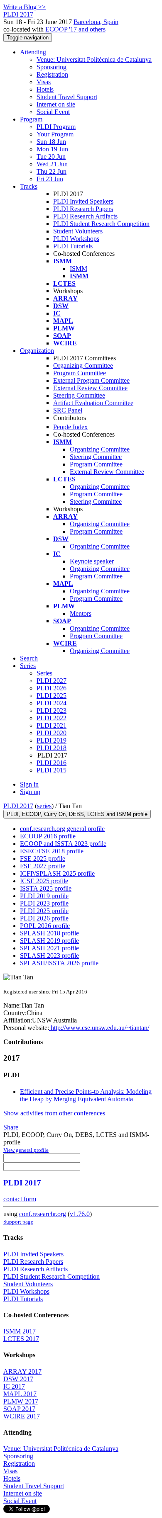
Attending (33, 52)
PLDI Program (56, 126)
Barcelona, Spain (96, 21)
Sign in (29, 784)
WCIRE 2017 (21, 1416)
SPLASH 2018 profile (49, 933)
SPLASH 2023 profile (49, 955)
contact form (19, 1198)
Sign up (30, 791)
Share (10, 1127)
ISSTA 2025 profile (45, 888)
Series (44, 673)
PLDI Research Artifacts (85, 216)
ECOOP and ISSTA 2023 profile (63, 843)
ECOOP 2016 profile (48, 836)
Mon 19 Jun (52, 149)
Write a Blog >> (24, 6)
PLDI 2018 (51, 747)
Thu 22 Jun (51, 171)
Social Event (53, 111)
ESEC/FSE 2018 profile (51, 851)
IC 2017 (14, 1386)
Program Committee (79, 372)
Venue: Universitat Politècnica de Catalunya (94, 59)
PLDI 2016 (51, 762)
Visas (44, 81)
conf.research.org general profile (62, 828)
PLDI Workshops (76, 238)
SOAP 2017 (19, 1408)
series (44, 805)
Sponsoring (51, 66)
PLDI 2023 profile (44, 903)
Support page (18, 1222)
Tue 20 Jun (51, 156)
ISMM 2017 (19, 1331)
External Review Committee (90, 387)
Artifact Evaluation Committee (93, 402)
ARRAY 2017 (22, 1371)
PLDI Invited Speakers (83, 201)
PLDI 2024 (51, 703)
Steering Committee (79, 395)
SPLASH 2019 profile (49, 940)
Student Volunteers (78, 231)
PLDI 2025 (51, 695)
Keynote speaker (92, 561)
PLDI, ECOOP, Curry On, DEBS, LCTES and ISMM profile (77, 814)
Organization (37, 350)
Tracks (28, 186)
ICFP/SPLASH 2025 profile (57, 873)
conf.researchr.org (42, 1213)
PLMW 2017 (20, 1401)
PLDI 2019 (51, 740)
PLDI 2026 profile (44, 918)
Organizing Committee (83, 365)
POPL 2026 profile (45, 925)
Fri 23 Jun (50, 178)
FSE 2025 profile (42, 858)
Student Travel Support (67, 96)
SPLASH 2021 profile (49, 948)
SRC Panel (67, 410)
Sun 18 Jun (51, 141)
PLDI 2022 (51, 717)
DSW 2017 (18, 1378)
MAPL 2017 (20, 1393)
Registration (52, 74)
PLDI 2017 (18, 805)
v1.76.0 (80, 1213)
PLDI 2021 (51, 725)
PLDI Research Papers (83, 208)
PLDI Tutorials (73, 246)
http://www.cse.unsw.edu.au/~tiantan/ (99, 1027)
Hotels (45, 89)
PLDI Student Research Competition (101, 223)
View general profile (26, 1150)
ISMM (78, 268)
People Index (70, 426)
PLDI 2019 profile (44, 895)
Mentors (80, 613)
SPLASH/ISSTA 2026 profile (59, 963)
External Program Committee (91, 380)
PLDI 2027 (51, 680)
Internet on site (56, 104)
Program (31, 119)
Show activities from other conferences (54, 1113)
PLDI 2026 (51, 688)
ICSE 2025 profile (44, 880)
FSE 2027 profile (42, 866)
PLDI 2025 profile (44, 910)
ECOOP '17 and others (75, 29)
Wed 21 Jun (52, 164)
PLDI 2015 (51, 770)
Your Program (55, 134)
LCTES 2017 (21, 1338)
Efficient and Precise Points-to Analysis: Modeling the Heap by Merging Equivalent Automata (86, 1095)
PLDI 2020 (51, 732)
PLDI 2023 (51, 710)
